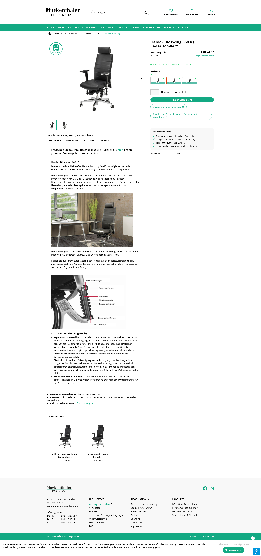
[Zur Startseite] (50, 34)
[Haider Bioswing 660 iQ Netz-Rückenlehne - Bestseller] (65, 436)
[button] (256, 551)
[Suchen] (145, 12)
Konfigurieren (241, 544)
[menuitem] (120, 12)
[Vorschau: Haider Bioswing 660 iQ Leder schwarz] (52, 125)
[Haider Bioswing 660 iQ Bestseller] (97, 436)
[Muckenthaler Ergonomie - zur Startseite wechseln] (63, 12)
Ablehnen (224, 544)
